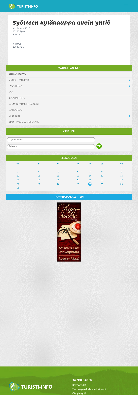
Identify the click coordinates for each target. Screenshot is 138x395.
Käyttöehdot (79, 385)
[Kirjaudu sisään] (99, 146)
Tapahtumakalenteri (69, 196)
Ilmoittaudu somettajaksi (24, 122)
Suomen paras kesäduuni (24, 104)
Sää (11, 92)
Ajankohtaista (17, 74)
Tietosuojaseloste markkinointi (89, 389)
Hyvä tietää (15, 86)
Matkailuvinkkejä (19, 80)
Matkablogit (16, 110)
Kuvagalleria (17, 98)
